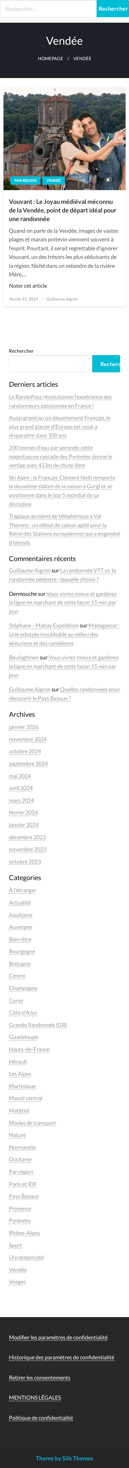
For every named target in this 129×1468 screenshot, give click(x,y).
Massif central (25, 1098)
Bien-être (20, 939)
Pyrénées (20, 1220)
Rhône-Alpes (24, 1232)
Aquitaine (20, 914)
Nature (17, 1134)
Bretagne (20, 963)
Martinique (22, 1086)
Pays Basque (24, 1196)
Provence (20, 1208)
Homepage (50, 58)
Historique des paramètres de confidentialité (61, 1357)
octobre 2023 (25, 861)
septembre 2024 (28, 763)
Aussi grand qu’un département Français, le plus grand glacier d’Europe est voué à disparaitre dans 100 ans (59, 426)
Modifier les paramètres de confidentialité (58, 1337)
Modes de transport (32, 1122)
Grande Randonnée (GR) (38, 1024)
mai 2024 (20, 776)
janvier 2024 (24, 824)
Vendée (53, 180)
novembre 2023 (27, 849)
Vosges (17, 1281)
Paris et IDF (23, 1184)
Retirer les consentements (40, 1377)
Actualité (20, 902)
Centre (17, 975)
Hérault (18, 1061)
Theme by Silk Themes (64, 1458)
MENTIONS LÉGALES (35, 1397)
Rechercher (21, 351)
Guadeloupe (23, 1036)
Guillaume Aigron (62, 299)
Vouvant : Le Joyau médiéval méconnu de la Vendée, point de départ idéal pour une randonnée (62, 210)
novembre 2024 (27, 739)
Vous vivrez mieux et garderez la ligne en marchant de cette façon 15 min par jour (63, 602)
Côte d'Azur (23, 1012)
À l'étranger (22, 890)
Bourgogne (22, 951)
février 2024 (23, 812)
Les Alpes (20, 1073)
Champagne (23, 988)
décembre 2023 (27, 837)
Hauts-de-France (29, 1049)
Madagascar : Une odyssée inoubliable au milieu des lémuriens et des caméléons (64, 634)
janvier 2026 (24, 726)
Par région (25, 180)
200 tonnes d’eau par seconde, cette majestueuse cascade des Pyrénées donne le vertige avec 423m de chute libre (60, 456)
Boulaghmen (24, 657)
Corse (16, 1000)
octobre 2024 (25, 751)
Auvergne (20, 926)
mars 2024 (21, 800)
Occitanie (20, 1159)
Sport (15, 1245)
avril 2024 (21, 788)
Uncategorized (26, 1257)
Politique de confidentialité (41, 1417)
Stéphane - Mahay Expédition (44, 625)
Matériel (19, 1110)
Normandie (22, 1147)
